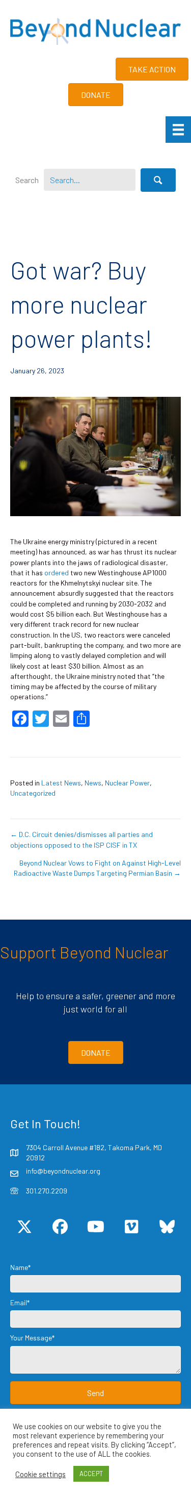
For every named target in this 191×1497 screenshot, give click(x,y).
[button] (158, 180)
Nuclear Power (127, 782)
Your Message (31, 1337)
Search (27, 180)
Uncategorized (33, 793)
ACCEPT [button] (91, 1473)
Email (18, 1302)
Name (19, 1267)
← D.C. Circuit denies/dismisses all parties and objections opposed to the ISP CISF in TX (81, 839)
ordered (56, 572)
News (93, 782)
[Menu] (178, 129)
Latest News (61, 782)
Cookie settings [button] (40, 1474)
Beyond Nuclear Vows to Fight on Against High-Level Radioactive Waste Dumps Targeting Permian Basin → (97, 867)
